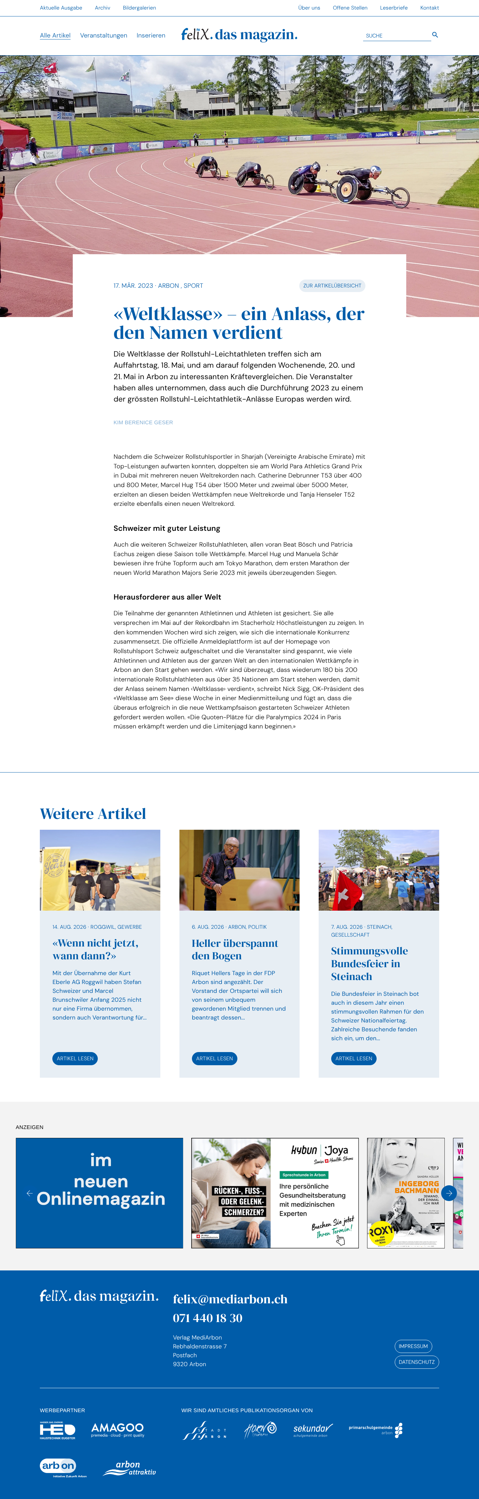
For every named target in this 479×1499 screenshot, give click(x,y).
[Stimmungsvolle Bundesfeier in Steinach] (379, 954)
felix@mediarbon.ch (230, 1299)
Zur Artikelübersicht (332, 285)
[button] (30, 1193)
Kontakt (429, 7)
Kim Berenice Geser (143, 423)
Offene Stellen (350, 7)
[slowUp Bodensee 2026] (406, 1193)
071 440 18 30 (207, 1317)
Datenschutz (417, 1362)
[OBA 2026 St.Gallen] (317, 1193)
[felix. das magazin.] (239, 36)
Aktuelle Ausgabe (61, 7)
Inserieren (151, 35)
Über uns (309, 7)
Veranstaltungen (103, 35)
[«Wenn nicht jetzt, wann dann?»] (100, 954)
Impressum (413, 1346)
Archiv (102, 7)
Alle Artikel (55, 35)
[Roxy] (230, 1193)
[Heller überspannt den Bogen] (239, 954)
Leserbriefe (394, 7)
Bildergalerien (139, 7)
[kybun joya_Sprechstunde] (99, 1193)
